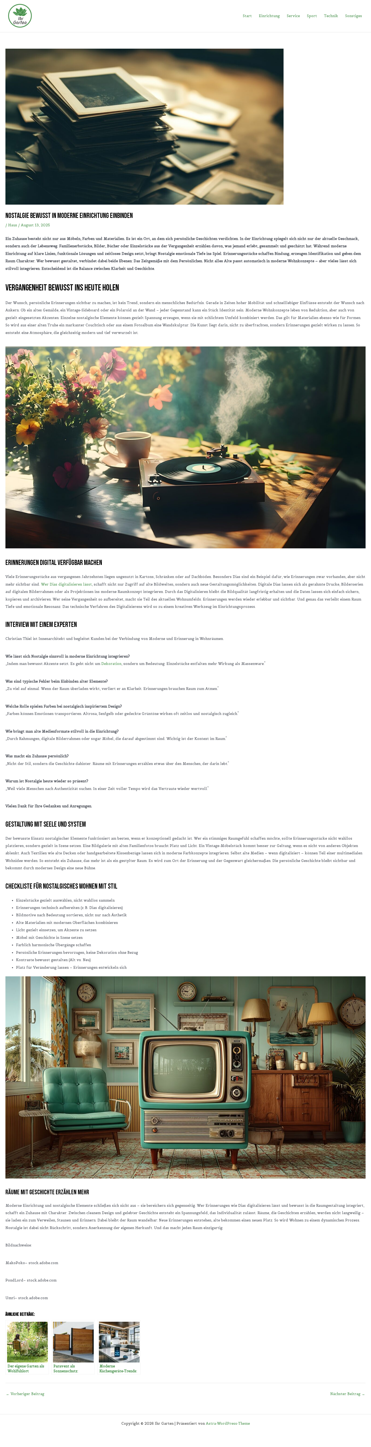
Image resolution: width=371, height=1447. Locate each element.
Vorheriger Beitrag (25, 1394)
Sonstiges (353, 16)
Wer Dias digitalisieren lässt (66, 584)
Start (247, 16)
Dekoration (111, 663)
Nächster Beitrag (347, 1394)
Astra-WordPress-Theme (228, 1423)
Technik (331, 16)
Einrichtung (269, 16)
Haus (12, 225)
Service (293, 16)
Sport (312, 16)
